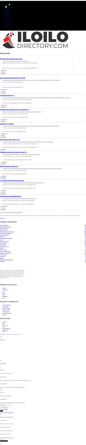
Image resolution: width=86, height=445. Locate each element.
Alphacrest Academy (7, 124)
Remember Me (5, 407)
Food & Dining (6, 306)
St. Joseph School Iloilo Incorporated (12, 180)
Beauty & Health (6, 310)
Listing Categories (6, 328)
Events (75, 64)
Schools (27, 61)
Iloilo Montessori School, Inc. (9, 166)
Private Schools (45, 97)
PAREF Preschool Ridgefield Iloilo (10, 196)
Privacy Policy (5, 330)
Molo (4, 298)
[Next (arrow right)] (1, 444)
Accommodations (7, 305)
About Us (76, 73)
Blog (75, 67)
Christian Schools (7, 126)
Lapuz (4, 294)
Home (75, 54)
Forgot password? (4, 409)
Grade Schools (25, 97)
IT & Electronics (6, 311)
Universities (57, 80)
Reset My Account (4, 440)
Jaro (3, 291)
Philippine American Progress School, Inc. (13, 152)
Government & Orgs (7, 313)
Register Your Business (79, 70)
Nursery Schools (16, 61)
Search (75, 58)
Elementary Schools (17, 97)
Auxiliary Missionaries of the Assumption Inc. (14, 110)
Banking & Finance (7, 308)
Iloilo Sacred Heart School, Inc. (10, 140)
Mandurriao (5, 296)
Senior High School (50, 80)
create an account (9, 412)
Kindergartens (40, 126)
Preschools (22, 61)
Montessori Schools (33, 168)
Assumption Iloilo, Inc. (7, 95)
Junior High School (17, 80)
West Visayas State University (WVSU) (12, 78)
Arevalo (4, 288)
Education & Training (7, 61)
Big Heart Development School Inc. (11, 59)
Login (1, 410)
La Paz (4, 293)
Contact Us (5, 325)
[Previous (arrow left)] (0, 444)
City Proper (5, 289)
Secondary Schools (42, 80)
